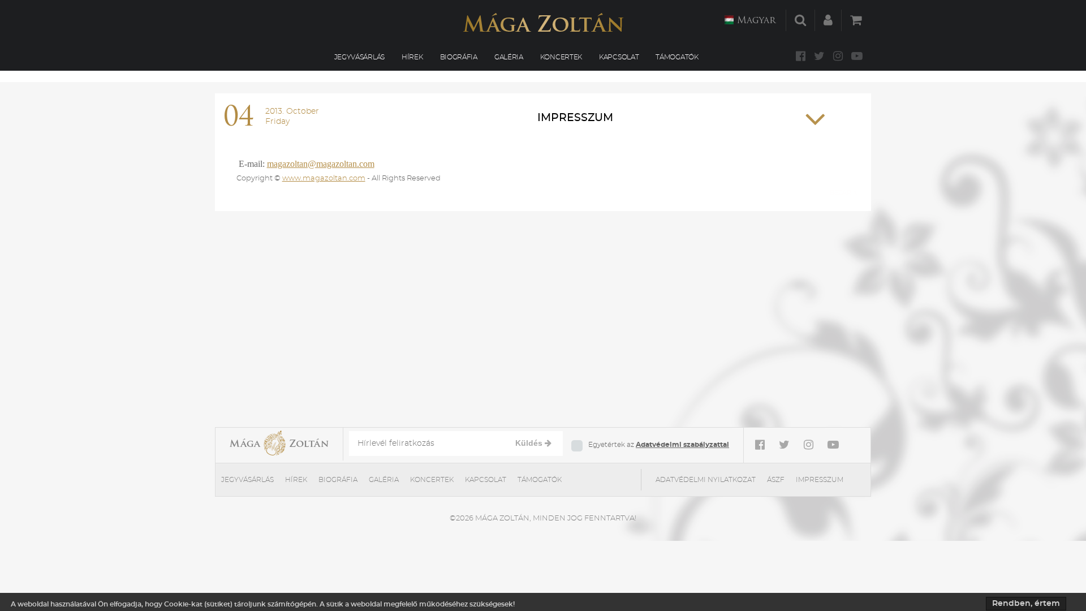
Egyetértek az (658, 444)
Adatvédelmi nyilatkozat (706, 479)
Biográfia (458, 57)
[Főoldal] (543, 22)
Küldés (530, 443)
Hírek (412, 57)
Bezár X (843, 193)
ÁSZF (776, 479)
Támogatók (677, 57)
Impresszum (575, 118)
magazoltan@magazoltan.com (320, 164)
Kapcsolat (619, 57)
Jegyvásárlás (359, 57)
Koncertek (561, 57)
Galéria (508, 57)
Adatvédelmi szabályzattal (682, 444)
